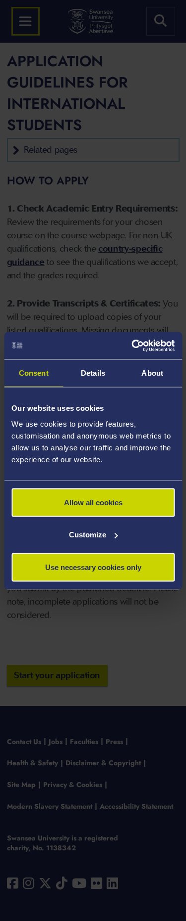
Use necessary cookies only (93, 567)
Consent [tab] (34, 373)
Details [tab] (93, 373)
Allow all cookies (93, 502)
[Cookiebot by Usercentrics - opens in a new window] (132, 345)
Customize (87, 534)
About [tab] (152, 373)
